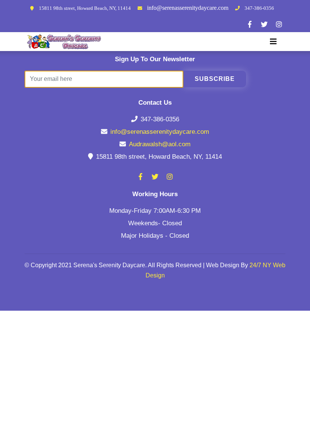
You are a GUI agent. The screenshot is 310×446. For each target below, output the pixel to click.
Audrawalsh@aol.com (160, 144)
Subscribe (215, 79)
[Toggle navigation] (273, 41)
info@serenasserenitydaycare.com (187, 8)
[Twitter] (264, 24)
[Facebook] (249, 24)
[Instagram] (279, 24)
